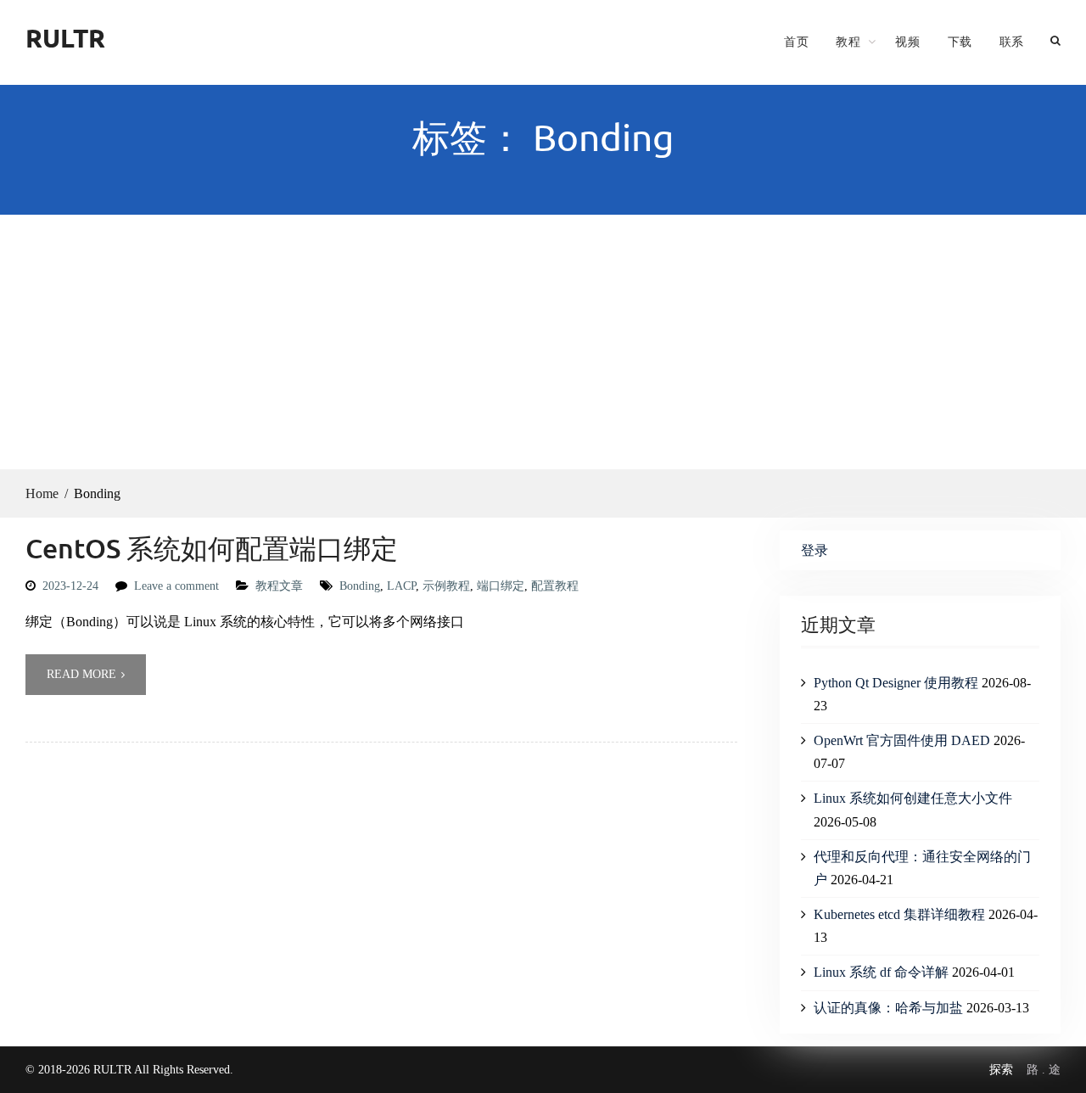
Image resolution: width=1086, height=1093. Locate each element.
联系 (1011, 41)
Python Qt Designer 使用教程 (896, 682)
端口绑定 (500, 586)
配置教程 (555, 586)
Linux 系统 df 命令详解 (881, 972)
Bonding (359, 586)
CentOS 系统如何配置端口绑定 (211, 547)
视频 (907, 41)
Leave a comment (176, 586)
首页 (796, 41)
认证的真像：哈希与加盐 (888, 1008)
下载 (960, 41)
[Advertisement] (543, 342)
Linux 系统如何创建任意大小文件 (913, 798)
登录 (814, 550)
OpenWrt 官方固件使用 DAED (902, 740)
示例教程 (446, 586)
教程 (848, 41)
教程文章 (279, 586)
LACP (401, 586)
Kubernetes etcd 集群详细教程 (899, 914)
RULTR (65, 37)
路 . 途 (1044, 1069)
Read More (81, 674)
